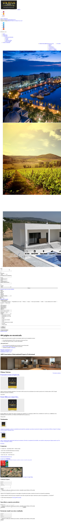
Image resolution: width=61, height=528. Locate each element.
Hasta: (1, 280)
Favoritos (59, 43)
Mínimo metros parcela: (4, 282)
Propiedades (5, 34)
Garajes (6, 39)
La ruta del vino (52, 47)
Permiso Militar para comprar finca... (9, 397)
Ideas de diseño (8, 41)
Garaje (28, 301)
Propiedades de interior (6, 301)
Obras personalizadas (9, 37)
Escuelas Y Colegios (52, 49)
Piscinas (6, 38)
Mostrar (3, 327)
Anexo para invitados (35, 301)
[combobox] (4, 270)
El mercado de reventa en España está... (10, 374)
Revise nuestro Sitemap (7, 346)
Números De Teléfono (53, 50)
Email (1, 504)
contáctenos (13, 347)
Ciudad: (1, 285)
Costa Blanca (51, 46)
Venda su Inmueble (6, 42)
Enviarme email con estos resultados (7, 289)
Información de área (50, 43)
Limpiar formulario (4, 300)
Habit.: (1, 290)
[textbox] (5, 270)
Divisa (40, 43)
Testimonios (44, 43)
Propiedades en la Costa (16, 301)
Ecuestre (3, 323)
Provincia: (2, 273)
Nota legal (14, 497)
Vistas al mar (7, 302)
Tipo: (1, 268)
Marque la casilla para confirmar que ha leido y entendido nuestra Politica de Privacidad (18, 490)
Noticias (50, 44)
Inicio (4, 33)
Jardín (42, 301)
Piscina (24, 301)
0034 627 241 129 (18, 20)
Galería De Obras (8, 40)
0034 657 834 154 (11, 20)
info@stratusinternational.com (9, 19)
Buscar (29, 288)
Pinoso (50, 45)
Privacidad (19, 497)
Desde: (1, 277)
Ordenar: (2, 294)
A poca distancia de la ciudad (50, 301)
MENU (19, 9)
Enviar (2, 488)
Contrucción (5, 36)
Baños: (1, 292)
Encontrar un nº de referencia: (6, 275)
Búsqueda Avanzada (4, 299)
